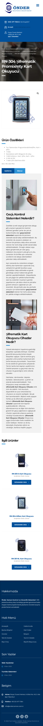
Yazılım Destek (29, 638)
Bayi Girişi (5, 642)
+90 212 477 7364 (17, 701)
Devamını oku (20, 482)
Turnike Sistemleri (9, 672)
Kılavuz (19, 171)
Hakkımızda (28, 626)
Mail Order (27, 630)
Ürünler (4, 634)
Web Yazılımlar (8, 663)
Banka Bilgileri (7, 630)
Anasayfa (5, 626)
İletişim (26, 634)
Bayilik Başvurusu (30, 642)
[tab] (8, 170)
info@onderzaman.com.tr (22, 27)
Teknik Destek (7, 638)
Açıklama (8, 171)
